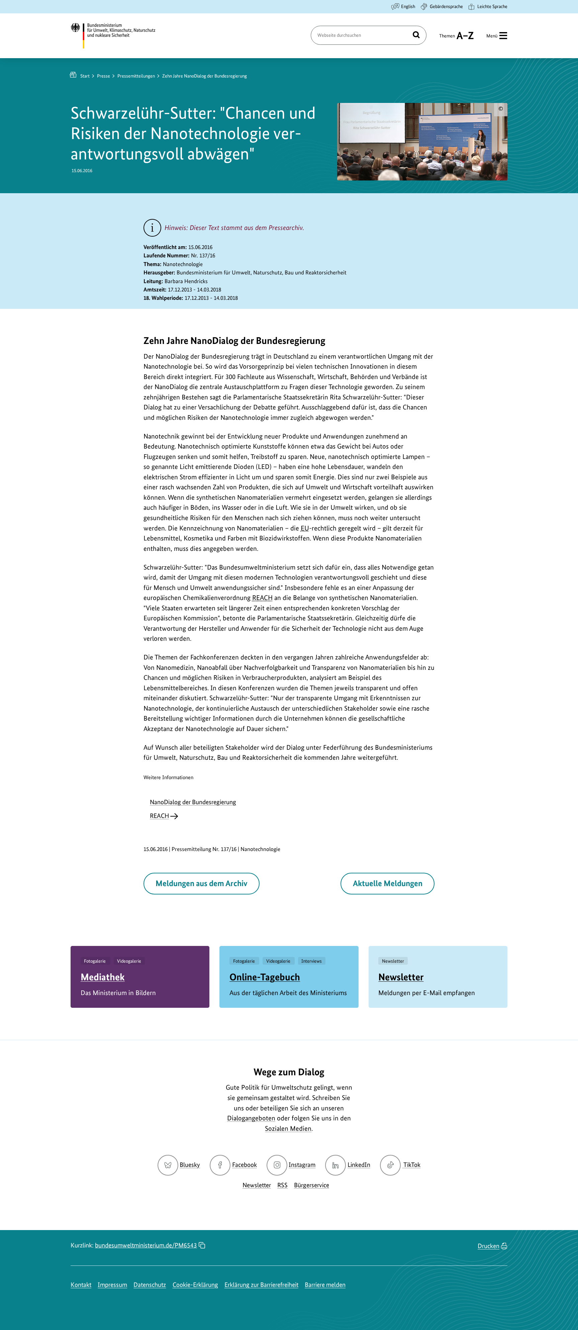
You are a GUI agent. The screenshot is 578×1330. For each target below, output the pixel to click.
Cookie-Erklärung (195, 1285)
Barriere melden (325, 1285)
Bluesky (190, 1165)
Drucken (488, 1246)
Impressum (112, 1285)
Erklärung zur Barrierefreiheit (261, 1285)
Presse (103, 76)
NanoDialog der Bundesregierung (193, 802)
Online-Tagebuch (264, 977)
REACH (159, 816)
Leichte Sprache (492, 6)
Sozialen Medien (288, 1128)
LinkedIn (359, 1165)
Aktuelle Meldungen (387, 883)
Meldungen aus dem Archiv (201, 883)
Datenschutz (149, 1285)
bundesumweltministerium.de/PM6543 (146, 1245)
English (408, 6)
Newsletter (400, 977)
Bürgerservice (311, 1185)
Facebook (244, 1165)
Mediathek (103, 977)
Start (85, 76)
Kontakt (81, 1285)
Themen (447, 38)
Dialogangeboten (251, 1118)
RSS (282, 1185)
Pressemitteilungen (136, 76)
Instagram (302, 1165)
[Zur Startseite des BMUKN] (119, 35)
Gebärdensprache (446, 6)
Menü (491, 35)
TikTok (411, 1165)
